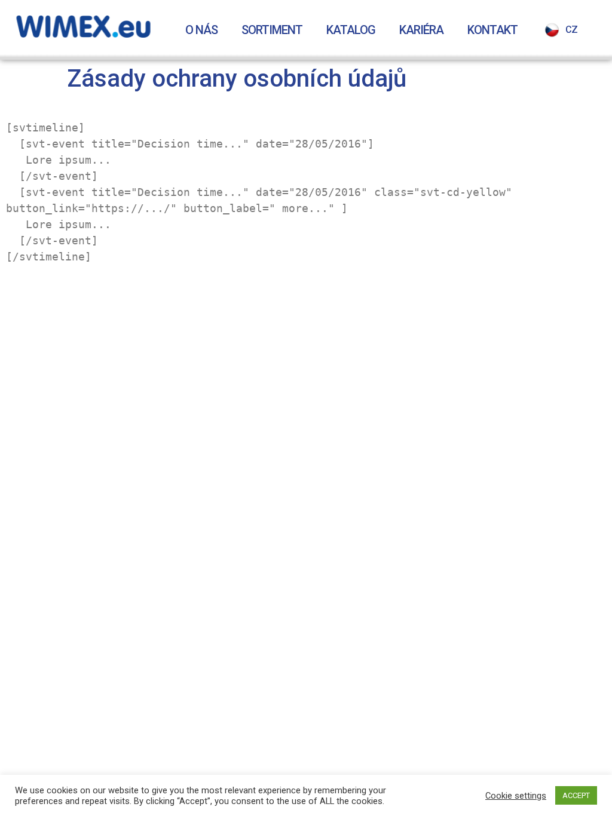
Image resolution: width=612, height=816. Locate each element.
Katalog (350, 30)
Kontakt (492, 30)
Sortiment (271, 30)
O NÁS (201, 30)
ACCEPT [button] (576, 795)
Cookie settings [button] (515, 795)
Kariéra (421, 30)
